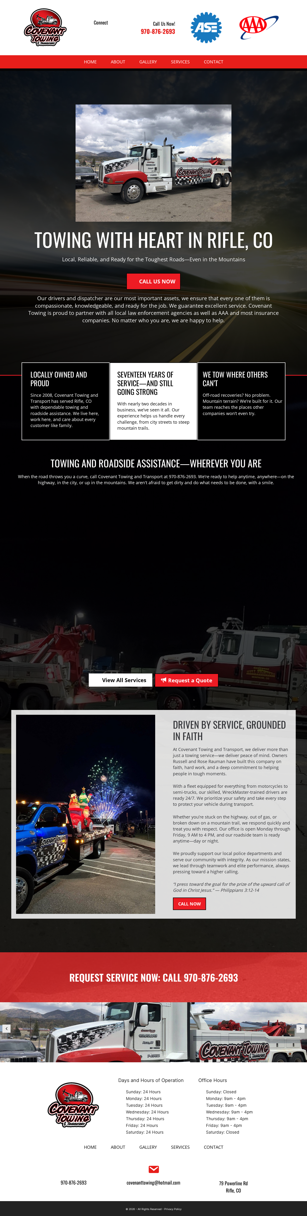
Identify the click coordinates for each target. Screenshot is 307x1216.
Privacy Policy (173, 1209)
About (118, 62)
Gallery (148, 62)
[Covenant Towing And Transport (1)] (153, 1032)
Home (90, 62)
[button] (95, 31)
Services (180, 62)
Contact (213, 62)
